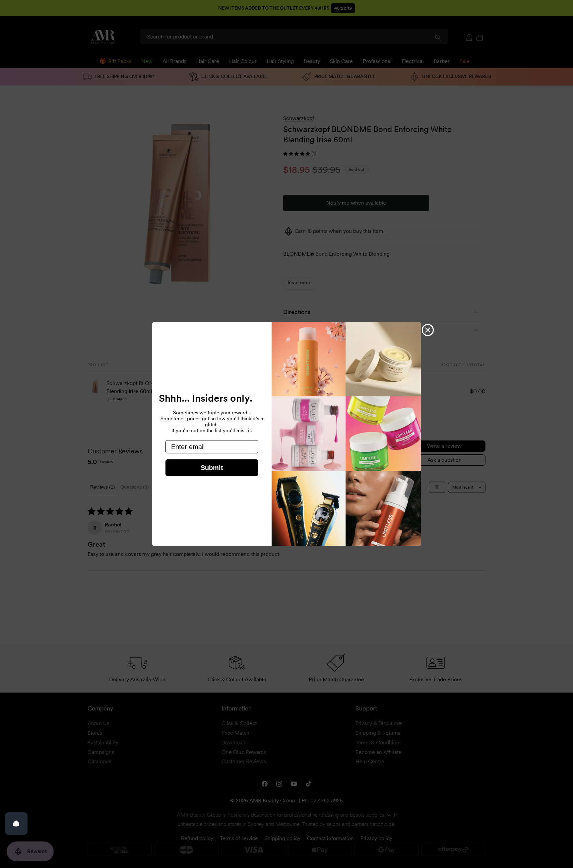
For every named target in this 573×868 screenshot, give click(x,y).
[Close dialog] (427, 330)
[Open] (16, 823)
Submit (212, 467)
